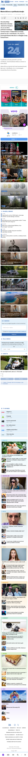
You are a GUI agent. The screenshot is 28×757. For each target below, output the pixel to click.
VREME (13, 139)
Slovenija (3, 4)
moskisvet (5, 582)
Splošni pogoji (19, 734)
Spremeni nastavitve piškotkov (14, 732)
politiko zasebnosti (22, 331)
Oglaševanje (5, 727)
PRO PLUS (19, 727)
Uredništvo (13, 727)
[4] (16, 98)
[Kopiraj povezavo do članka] (26, 18)
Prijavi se (14, 334)
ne (2, 376)
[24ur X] (18, 725)
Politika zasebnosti (10, 734)
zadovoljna (6, 475)
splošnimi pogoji (12, 331)
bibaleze (5, 440)
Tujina (15, 4)
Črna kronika (9, 4)
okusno (5, 653)
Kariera (24, 727)
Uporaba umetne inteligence (14, 741)
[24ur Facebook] (14, 725)
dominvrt (5, 618)
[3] (6, 98)
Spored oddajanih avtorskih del (14, 739)
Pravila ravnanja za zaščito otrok (14, 737)
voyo (4, 689)
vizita (4, 511)
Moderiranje (11, 730)
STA (4, 18)
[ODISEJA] (14, 88)
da (2, 374)
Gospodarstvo (21, 4)
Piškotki (18, 730)
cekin (4, 547)
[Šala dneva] (24, 349)
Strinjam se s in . (14, 331)
